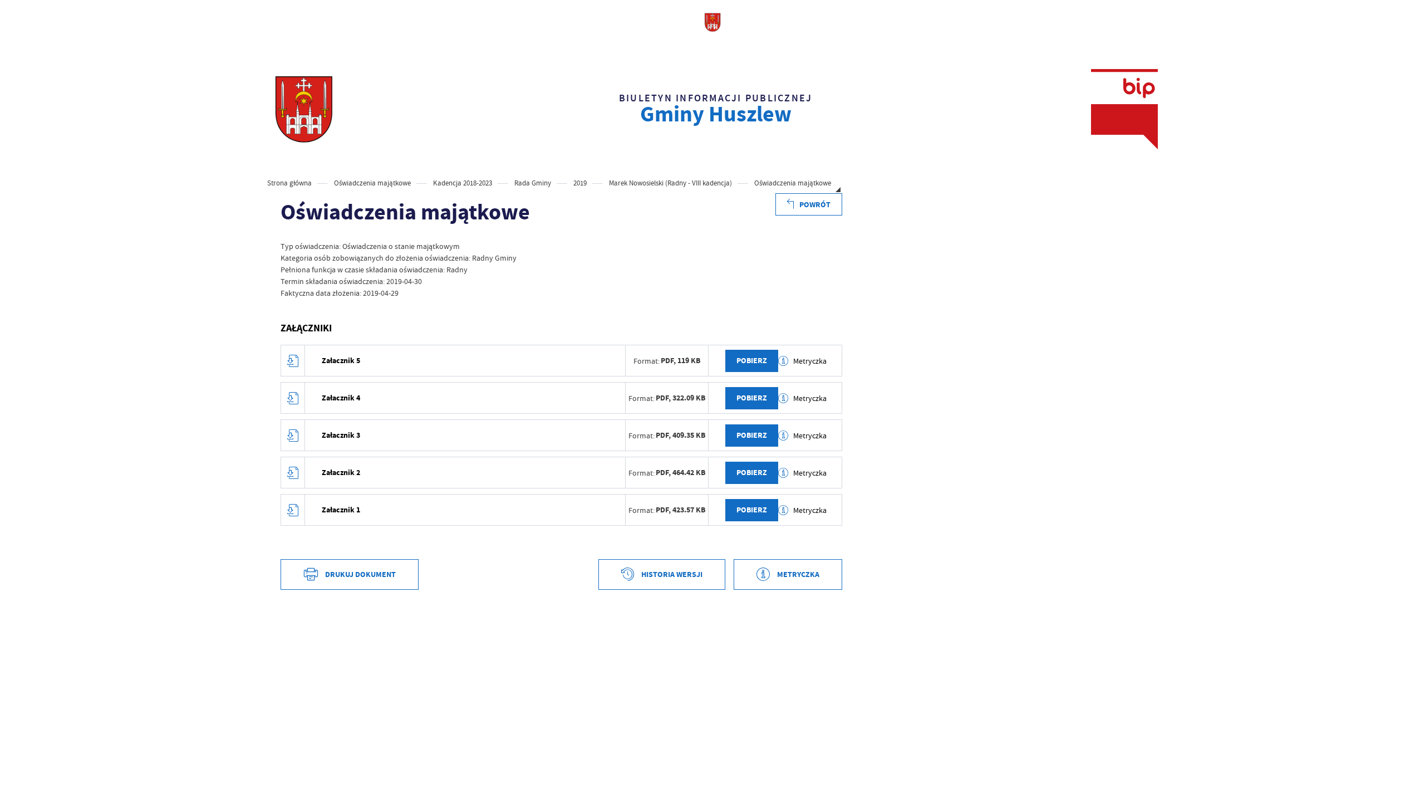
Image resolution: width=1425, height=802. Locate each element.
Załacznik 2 (341, 472)
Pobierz (751, 360)
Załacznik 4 (341, 398)
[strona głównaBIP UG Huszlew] (303, 109)
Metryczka (810, 361)
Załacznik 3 (341, 435)
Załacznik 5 (341, 360)
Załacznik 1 (341, 510)
